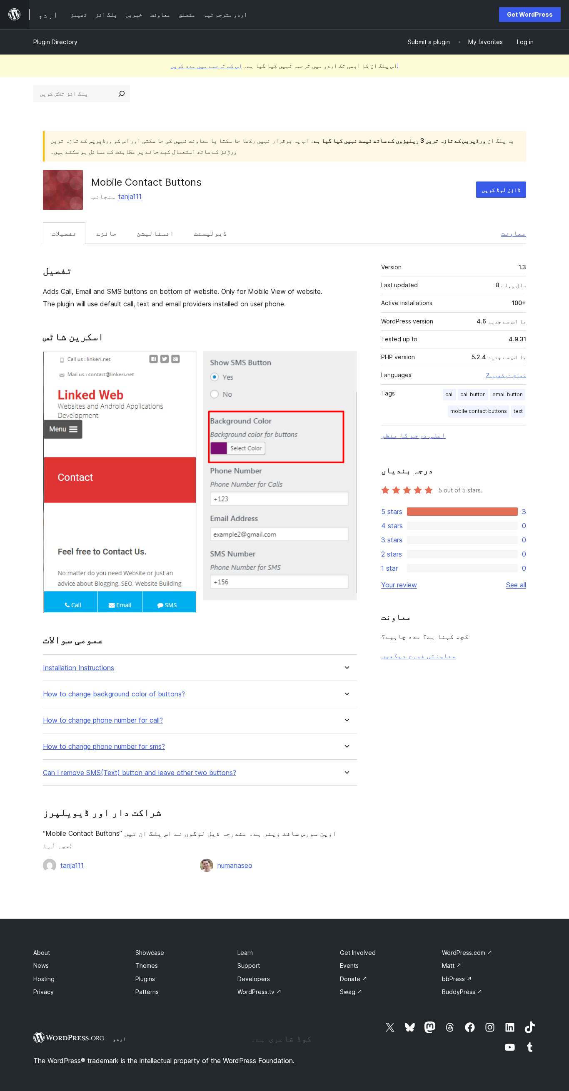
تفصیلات (64, 233)
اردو (119, 1038)
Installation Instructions (78, 668)
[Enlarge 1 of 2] (185, 362)
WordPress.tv (259, 991)
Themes (146, 965)
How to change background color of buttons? (114, 694)
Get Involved (358, 952)
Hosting (44, 978)
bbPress (457, 978)
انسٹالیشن (155, 233)
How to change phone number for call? (103, 720)
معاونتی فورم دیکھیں (418, 655)
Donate (353, 978)
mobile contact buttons (478, 411)
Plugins (145, 978)
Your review (399, 585)
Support (248, 965)
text (518, 411)
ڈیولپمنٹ (210, 233)
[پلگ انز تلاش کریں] (121, 93)
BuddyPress (462, 991)
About (41, 952)
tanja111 (130, 196)
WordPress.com (467, 952)
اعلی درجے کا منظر (413, 435)
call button (473, 394)
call (449, 394)
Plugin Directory (55, 41)
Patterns (147, 991)
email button (507, 394)
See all (516, 585)
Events (349, 965)
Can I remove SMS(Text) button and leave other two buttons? (139, 773)
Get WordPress (530, 14)
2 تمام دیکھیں (506, 375)
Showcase (149, 952)
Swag (351, 991)
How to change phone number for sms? (104, 747)
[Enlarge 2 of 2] (346, 362)
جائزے (106, 233)
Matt (452, 965)
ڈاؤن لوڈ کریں (501, 189)
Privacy (43, 991)
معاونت (513, 233)
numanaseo (234, 865)
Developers (253, 978)
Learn (245, 952)
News (41, 965)
